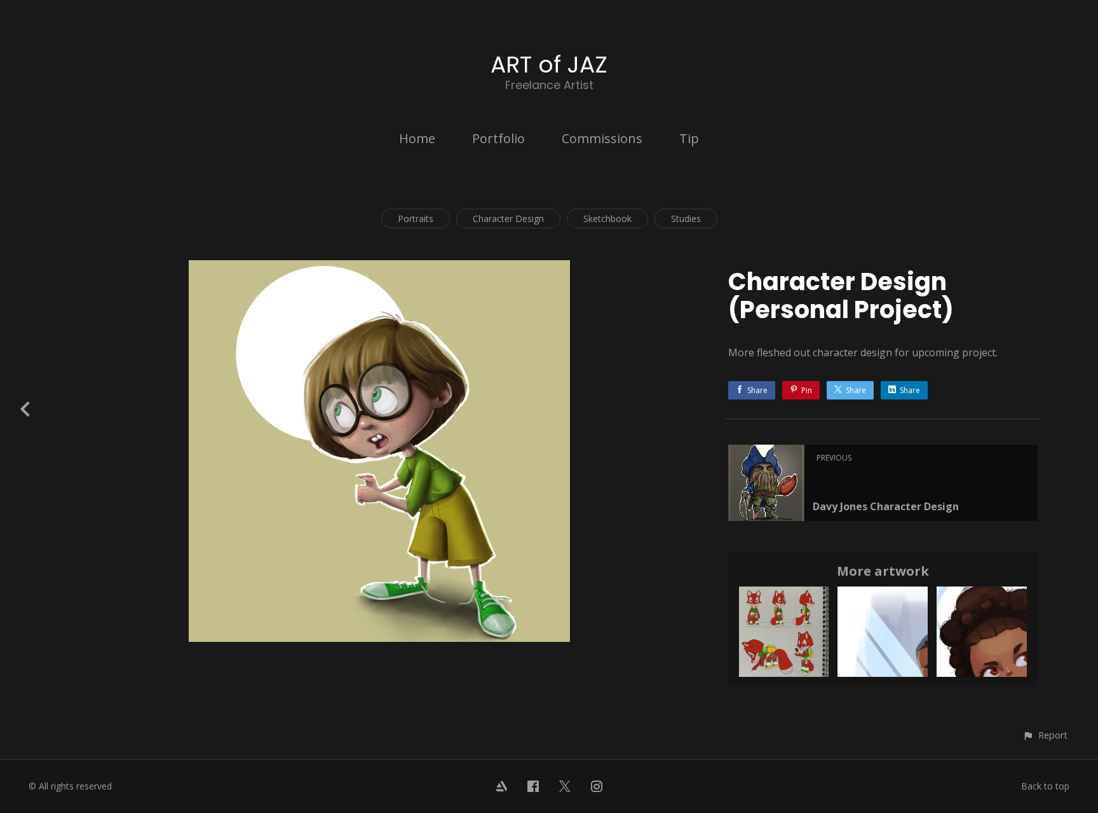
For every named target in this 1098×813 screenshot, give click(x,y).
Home (417, 138)
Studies (686, 218)
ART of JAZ (549, 64)
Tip (689, 138)
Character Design (508, 218)
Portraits (415, 218)
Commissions (602, 138)
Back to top (1045, 786)
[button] (1045, 735)
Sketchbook (607, 218)
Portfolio (498, 138)
